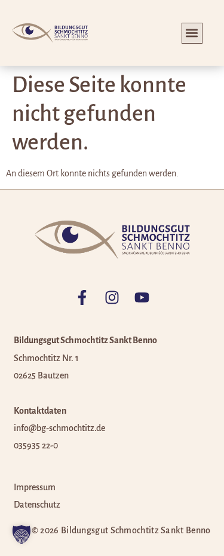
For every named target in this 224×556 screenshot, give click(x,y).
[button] (192, 33)
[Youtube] (141, 297)
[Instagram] (112, 297)
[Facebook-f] (82, 297)
